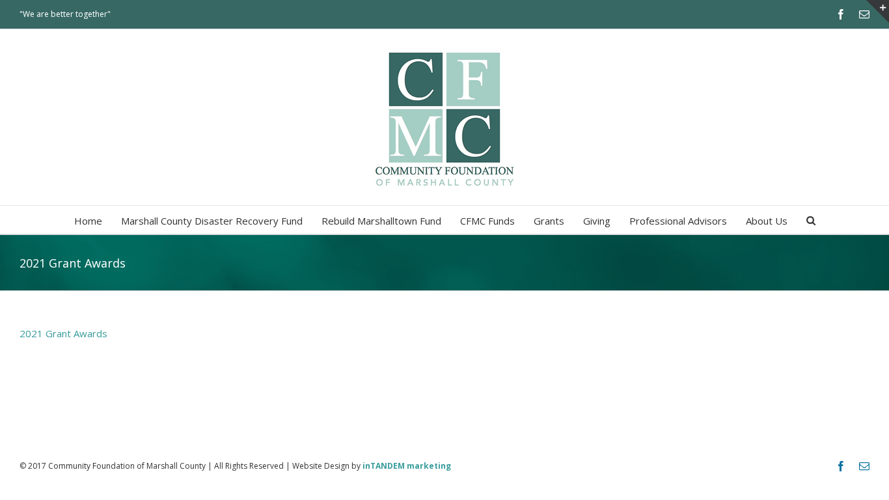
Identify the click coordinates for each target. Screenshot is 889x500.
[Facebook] (841, 14)
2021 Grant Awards (63, 333)
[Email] (864, 14)
